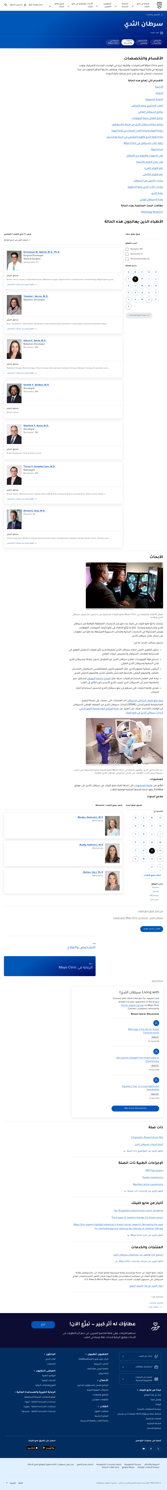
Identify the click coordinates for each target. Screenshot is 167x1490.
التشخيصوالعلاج (142, 42)
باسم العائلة (131, 266)
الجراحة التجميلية (154, 99)
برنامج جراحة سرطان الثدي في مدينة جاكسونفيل (137, 124)
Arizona (155, 888)
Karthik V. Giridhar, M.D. (36, 385)
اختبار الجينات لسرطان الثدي (149, 1144)
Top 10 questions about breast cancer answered (138, 1211)
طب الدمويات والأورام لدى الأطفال (144, 156)
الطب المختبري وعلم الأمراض (147, 106)
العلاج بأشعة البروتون (99, 678)
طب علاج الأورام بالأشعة (149, 162)
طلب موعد (154, 33)
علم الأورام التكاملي (153, 174)
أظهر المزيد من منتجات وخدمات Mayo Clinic (141, 1261)
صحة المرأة (157, 149)
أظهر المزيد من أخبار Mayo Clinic (147, 1235)
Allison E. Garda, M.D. (34, 341)
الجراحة (159, 93)
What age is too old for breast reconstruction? (143, 1031)
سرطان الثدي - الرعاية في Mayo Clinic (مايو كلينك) (138, 918)
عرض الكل (154, 900)
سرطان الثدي (143, 24)
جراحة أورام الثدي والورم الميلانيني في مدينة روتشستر (135, 137)
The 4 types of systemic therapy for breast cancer (137, 1218)
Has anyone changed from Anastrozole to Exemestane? (137, 1060)
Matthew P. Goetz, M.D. (36, 426)
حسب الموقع (131, 243)
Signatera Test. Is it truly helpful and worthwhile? (140, 1088)
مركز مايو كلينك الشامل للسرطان (145, 701)
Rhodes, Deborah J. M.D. (90, 817)
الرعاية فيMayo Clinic (113, 42)
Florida (156, 892)
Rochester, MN (136, 249)
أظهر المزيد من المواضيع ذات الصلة (145, 1151)
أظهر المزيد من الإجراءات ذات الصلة (145, 1191)
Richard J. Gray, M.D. (34, 511)
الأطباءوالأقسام (128, 42)
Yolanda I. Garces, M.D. (35, 296)
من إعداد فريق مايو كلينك (150, 911)
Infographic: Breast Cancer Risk (147, 1137)
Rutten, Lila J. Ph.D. (92, 872)
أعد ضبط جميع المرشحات (139, 315)
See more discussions (135, 1108)
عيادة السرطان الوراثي (151, 199)
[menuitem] (156, 42)
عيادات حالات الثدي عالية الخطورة (145, 187)
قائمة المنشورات (143, 785)
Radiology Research (152, 212)
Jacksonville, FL (136, 254)
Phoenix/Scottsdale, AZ (139, 259)
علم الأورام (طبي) (154, 168)
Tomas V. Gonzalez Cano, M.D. (39, 467)
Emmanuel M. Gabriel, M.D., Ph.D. (41, 252)
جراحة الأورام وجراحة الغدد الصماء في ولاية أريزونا (137, 131)
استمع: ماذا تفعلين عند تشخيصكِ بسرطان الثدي (138, 1255)
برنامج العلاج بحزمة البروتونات (147, 118)
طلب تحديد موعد (151, 929)
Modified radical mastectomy (148, 1184)
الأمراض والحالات (153, 15)
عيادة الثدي (157, 193)
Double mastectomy (153, 1177)
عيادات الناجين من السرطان (148, 181)
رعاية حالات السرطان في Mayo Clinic (143, 143)
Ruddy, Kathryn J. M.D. (91, 845)
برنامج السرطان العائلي (150, 112)
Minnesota (154, 896)
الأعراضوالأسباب (156, 42)
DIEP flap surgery (154, 1170)
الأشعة (159, 87)
